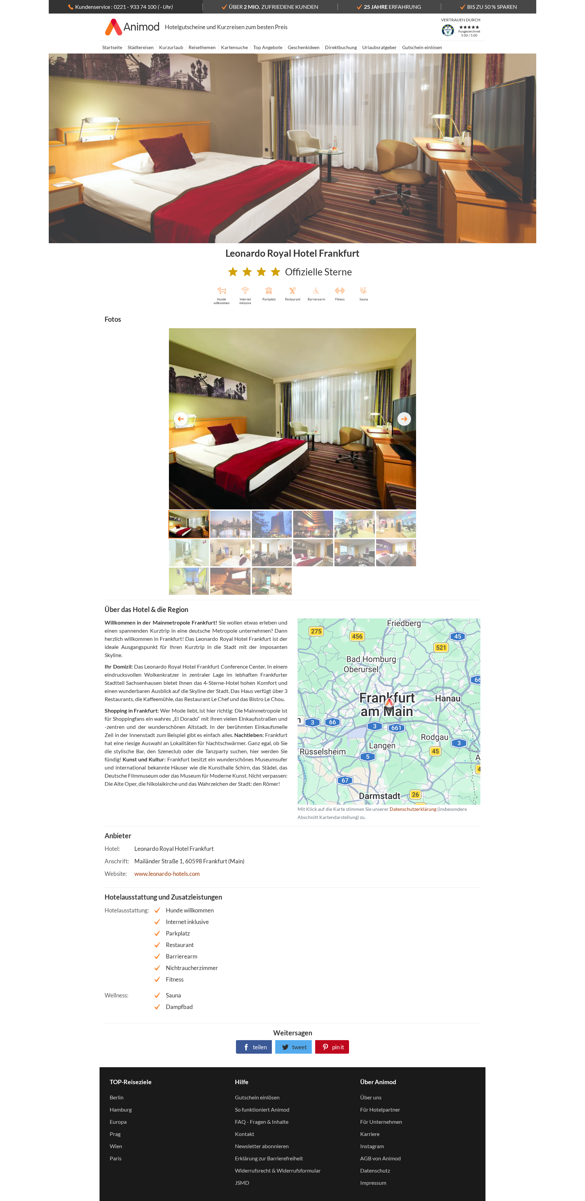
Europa (118, 1121)
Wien (116, 1146)
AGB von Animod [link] (380, 1158)
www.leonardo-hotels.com (167, 873)
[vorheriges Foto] (181, 419)
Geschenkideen (304, 47)
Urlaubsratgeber (379, 47)
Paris (116, 1158)
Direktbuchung (341, 47)
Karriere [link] (370, 1134)
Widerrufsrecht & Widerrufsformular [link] (278, 1170)
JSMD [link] (242, 1182)
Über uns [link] (371, 1097)
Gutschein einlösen (422, 47)
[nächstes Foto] (404, 419)
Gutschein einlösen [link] (257, 1097)
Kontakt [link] (244, 1134)
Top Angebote (267, 47)
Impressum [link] (373, 1182)
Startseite (112, 47)
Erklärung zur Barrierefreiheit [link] (269, 1158)
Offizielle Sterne (318, 271)
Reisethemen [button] (202, 47)
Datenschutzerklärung (378, 711)
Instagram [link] (372, 1146)
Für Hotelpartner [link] (380, 1109)
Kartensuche (234, 47)
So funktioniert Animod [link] (262, 1109)
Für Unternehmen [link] (381, 1121)
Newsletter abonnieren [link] (262, 1146)
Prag (115, 1134)
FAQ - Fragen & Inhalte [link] (261, 1121)
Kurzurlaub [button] (171, 47)
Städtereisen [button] (141, 47)
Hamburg (121, 1109)
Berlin (117, 1097)
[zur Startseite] (132, 27)
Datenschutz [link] (375, 1170)
